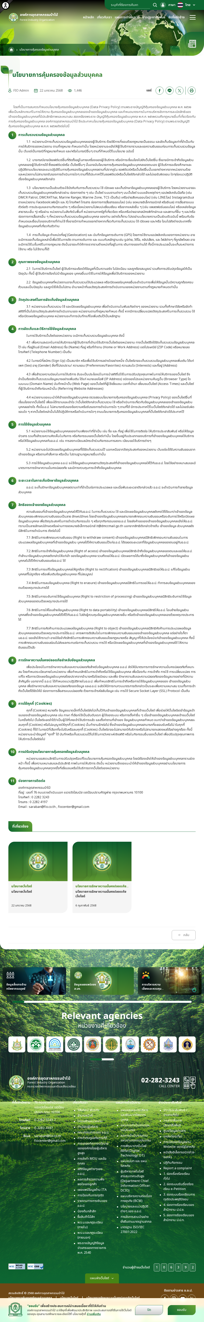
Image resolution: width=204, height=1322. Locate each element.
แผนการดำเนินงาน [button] (127, 17)
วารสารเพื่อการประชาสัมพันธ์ (172, 1123)
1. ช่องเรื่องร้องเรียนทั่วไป (176, 1176)
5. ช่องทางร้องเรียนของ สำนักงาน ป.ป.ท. (178, 1217)
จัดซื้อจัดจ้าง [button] (176, 17)
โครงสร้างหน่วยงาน (90, 1121)
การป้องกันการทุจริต (90, 1195)
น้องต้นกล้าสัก (86, 1211)
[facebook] (160, 91)
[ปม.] (111, 1044)
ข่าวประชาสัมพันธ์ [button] (153, 17)
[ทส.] (16, 1044)
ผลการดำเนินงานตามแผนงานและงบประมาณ (136, 1138)
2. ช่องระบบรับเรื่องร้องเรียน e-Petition (178, 1186)
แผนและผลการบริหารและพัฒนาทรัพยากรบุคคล (134, 1115)
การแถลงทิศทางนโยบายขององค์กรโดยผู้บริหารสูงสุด (93, 1148)
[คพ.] (54, 1044)
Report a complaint (177, 1168)
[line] (170, 91)
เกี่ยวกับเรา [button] (104, 17)
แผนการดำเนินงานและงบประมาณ (135, 1127)
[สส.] (73, 1044)
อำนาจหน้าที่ (85, 1115)
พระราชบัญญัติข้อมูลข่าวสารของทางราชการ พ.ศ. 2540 (91, 1248)
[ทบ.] (187, 1044)
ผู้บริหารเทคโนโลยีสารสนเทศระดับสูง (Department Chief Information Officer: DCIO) (135, 1181)
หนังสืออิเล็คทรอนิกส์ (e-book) (179, 1155)
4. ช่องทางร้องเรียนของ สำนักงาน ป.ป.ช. (178, 1207)
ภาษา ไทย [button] (179, 5)
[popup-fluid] (163, 5)
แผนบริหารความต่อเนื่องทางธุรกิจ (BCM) (136, 1198)
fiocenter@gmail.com (50, 1140)
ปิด (149, 1309)
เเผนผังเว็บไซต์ (99, 1278)
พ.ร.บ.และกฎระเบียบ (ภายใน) (90, 1225)
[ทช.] (130, 1044)
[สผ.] (35, 1044)
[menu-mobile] (193, 17)
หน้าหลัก (88, 17)
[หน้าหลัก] (11, 50)
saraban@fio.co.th (47, 1136)
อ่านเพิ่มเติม (94, 1314)
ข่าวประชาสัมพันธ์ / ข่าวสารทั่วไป (175, 1112)
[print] (192, 91)
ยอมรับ (181, 1309)
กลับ (186, 935)
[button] (18, 1002)
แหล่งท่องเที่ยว (172, 1136)
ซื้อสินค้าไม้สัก (86, 1216)
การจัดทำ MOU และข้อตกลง (91, 1161)
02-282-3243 (160, 1080)
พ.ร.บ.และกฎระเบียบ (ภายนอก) (90, 1235)
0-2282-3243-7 (45, 1120)
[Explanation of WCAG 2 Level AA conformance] (16, 1266)
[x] (179, 91)
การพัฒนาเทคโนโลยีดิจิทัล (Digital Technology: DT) (133, 1151)
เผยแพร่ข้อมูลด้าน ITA (92, 1189)
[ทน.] (168, 1044)
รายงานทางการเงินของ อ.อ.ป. (92, 1203)
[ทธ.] (149, 1044)
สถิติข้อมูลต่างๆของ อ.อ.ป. (89, 1171)
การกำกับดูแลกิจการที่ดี (92, 1138)
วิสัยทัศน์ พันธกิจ (88, 1110)
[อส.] (92, 1044)
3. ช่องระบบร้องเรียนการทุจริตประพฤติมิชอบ (179, 1197)
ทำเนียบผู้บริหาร (87, 1126)
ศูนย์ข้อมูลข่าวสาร (174, 1130)
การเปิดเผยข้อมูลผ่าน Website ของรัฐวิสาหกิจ (179, 1144)
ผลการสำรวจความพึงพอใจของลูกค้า (90, 1182)
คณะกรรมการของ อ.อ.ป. (93, 1132)
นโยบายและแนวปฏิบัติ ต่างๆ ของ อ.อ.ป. (134, 1209)
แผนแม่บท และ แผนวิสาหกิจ (134, 1163)
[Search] (155, 5)
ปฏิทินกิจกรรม (172, 1162)
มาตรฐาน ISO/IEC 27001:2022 (132, 1229)
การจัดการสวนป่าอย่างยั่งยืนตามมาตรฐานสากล (136, 1219)
